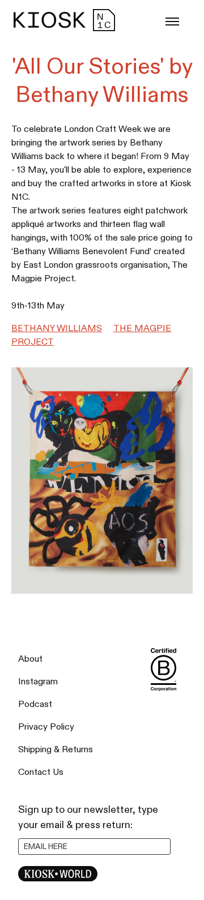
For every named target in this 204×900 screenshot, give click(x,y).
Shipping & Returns (55, 750)
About (30, 659)
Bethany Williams (56, 329)
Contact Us (40, 772)
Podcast (35, 704)
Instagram (38, 682)
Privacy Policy (46, 727)
